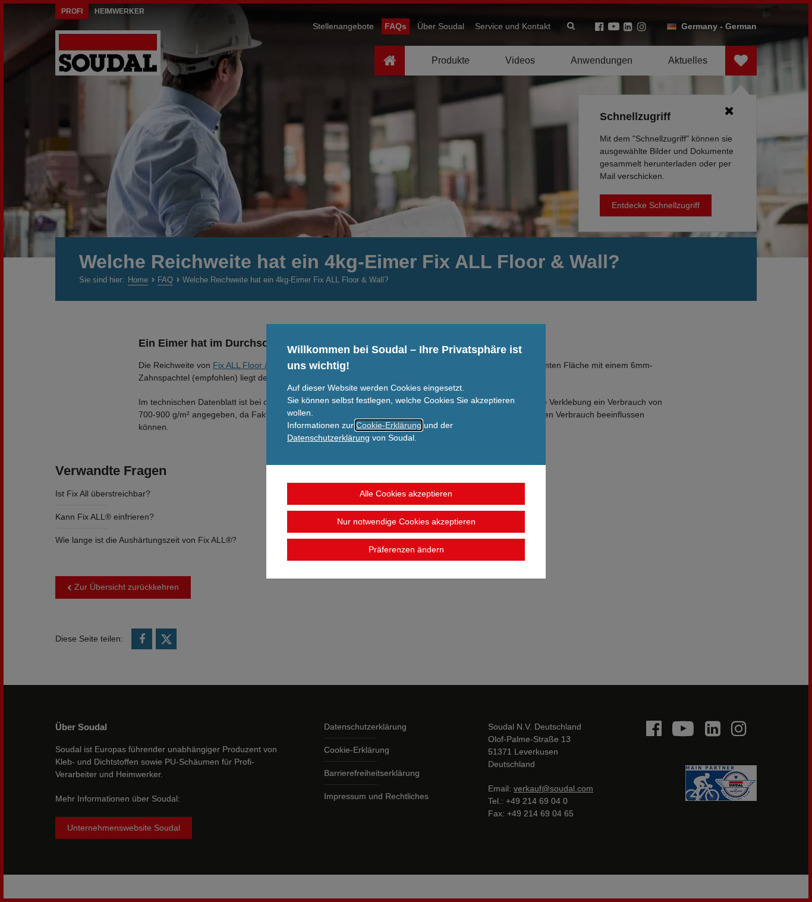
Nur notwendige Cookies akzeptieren (406, 521)
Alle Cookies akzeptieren (406, 493)
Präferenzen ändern (406, 549)
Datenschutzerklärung (328, 437)
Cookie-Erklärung (388, 425)
